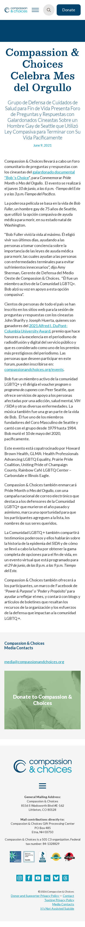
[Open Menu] (35, 10)
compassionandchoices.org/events (34, 369)
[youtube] (38, 878)
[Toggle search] (48, 10)
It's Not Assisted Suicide (57, 908)
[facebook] (29, 878)
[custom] (56, 878)
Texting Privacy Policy (59, 900)
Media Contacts (63, 904)
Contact (68, 896)
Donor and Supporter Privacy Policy (35, 896)
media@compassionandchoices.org (34, 661)
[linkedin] (47, 878)
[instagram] (19, 878)
